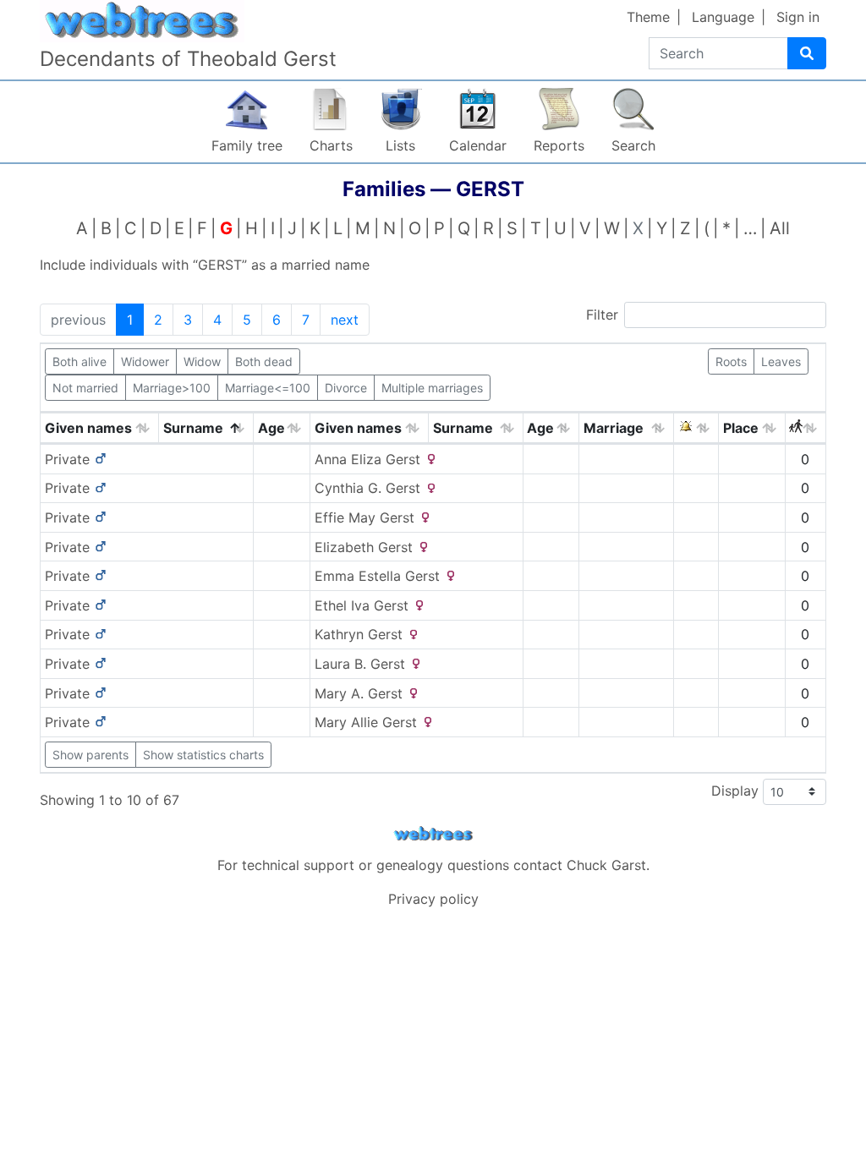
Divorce (346, 387)
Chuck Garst (606, 865)
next (345, 319)
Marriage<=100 (267, 387)
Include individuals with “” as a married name (205, 264)
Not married (85, 387)
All (780, 228)
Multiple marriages (432, 387)
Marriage (614, 427)
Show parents (90, 754)
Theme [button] (648, 16)
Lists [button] (400, 145)
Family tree (246, 145)
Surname (193, 427)
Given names (88, 427)
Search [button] (633, 145)
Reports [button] (559, 145)
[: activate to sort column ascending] (696, 428)
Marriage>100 (172, 387)
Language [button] (723, 16)
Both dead (264, 361)
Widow (202, 361)
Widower (145, 361)
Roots (731, 361)
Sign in (797, 16)
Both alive (79, 361)
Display (737, 789)
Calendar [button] (478, 145)
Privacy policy (433, 898)
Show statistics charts (203, 754)
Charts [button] (331, 145)
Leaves (781, 361)
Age (271, 427)
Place (741, 427)
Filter (602, 314)
